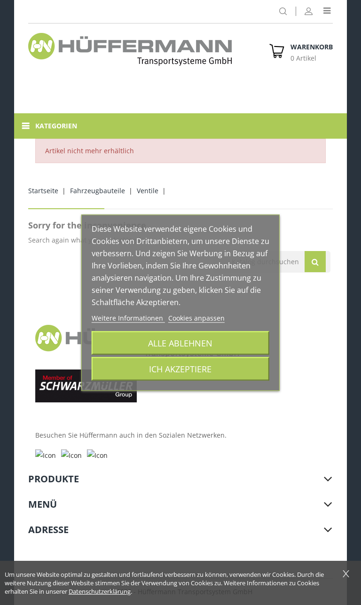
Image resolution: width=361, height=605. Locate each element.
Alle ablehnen (180, 342)
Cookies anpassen (196, 317)
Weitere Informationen (128, 317)
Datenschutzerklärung (100, 591)
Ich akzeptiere (180, 368)
